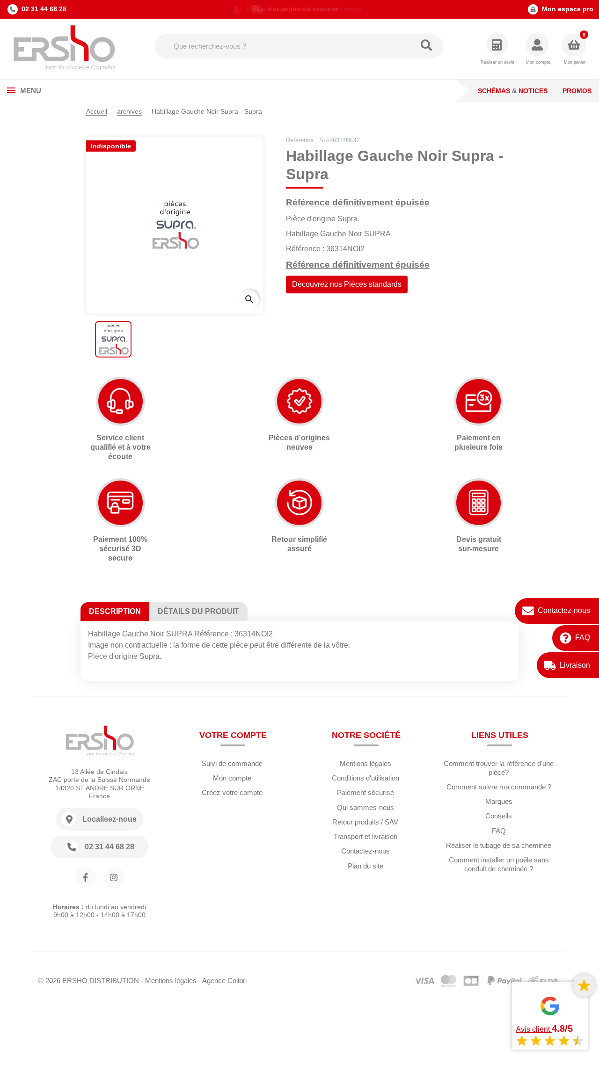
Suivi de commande (232, 763)
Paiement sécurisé (365, 792)
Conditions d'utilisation (365, 778)
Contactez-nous (564, 610)
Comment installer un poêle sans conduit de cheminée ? (499, 864)
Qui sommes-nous (365, 807)
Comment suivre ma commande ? (498, 787)
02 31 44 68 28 (44, 9)
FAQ (582, 638)
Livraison (575, 665)
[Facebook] (85, 877)
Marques (498, 801)
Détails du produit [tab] (198, 611)
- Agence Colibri (222, 981)
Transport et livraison (365, 836)
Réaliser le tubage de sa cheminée (498, 845)
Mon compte (232, 778)
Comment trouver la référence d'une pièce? (499, 767)
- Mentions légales (169, 981)
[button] (538, 49)
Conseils (498, 816)
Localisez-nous (109, 819)
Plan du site (365, 866)
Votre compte (233, 735)
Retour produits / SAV (365, 822)
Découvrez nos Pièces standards (347, 284)
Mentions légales (365, 763)
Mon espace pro (567, 9)
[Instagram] (113, 877)
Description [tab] (115, 611)
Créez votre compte (232, 792)
